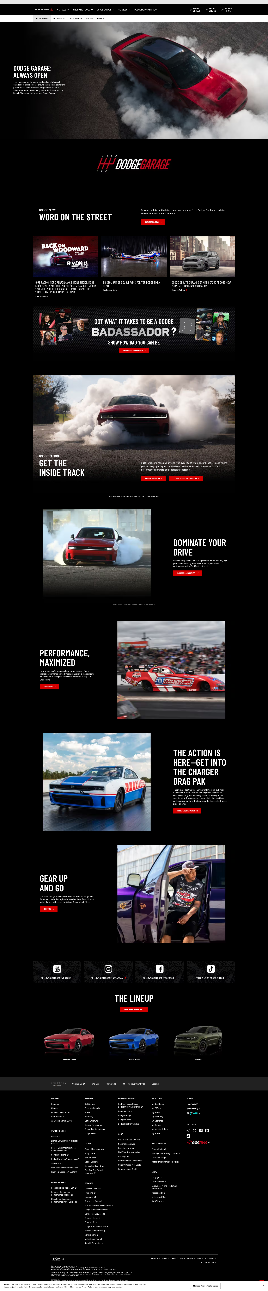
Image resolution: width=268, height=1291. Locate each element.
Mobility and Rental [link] (93, 1239)
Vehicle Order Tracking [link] (95, 1231)
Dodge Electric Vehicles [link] (128, 1124)
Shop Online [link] (90, 1153)
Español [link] (155, 1084)
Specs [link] (87, 1112)
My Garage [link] (156, 1125)
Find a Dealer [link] (90, 1158)
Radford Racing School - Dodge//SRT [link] (129, 1105)
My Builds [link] (156, 1112)
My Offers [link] (156, 1108)
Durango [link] (55, 1104)
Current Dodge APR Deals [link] (129, 1165)
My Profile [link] (156, 1133)
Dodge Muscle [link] (124, 1120)
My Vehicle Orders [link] (160, 1129)
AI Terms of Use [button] (159, 1197)
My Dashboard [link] (158, 1104)
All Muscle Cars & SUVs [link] (61, 1121)
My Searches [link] (157, 1121)
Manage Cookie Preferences (205, 1286)
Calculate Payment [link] (126, 1148)
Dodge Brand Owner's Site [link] (96, 1226)
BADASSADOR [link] (76, 18)
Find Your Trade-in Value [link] (129, 1152)
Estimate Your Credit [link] (127, 1169)
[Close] (263, 1286)
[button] (63, 9)
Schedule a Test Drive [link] (94, 1166)
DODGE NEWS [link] (59, 18)
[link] (44, 9)
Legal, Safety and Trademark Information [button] (164, 1187)
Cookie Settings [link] (159, 1158)
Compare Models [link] (92, 1108)
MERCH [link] (100, 18)
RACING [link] (89, 18)
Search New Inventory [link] (94, 1149)
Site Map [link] (96, 1084)
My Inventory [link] (157, 1117)
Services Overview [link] (93, 1189)
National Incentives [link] (126, 1144)
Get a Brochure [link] (91, 1121)
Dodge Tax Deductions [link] (95, 1129)
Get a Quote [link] (123, 1156)
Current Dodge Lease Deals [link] (130, 1161)
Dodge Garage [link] (124, 1115)
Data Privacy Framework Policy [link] (165, 1162)
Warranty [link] (55, 1137)
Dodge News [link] (90, 1133)
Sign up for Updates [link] (93, 1125)
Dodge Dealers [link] (91, 1162)
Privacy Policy (87, 1287)
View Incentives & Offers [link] (129, 1140)
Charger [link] (54, 1108)
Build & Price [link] (90, 1104)
